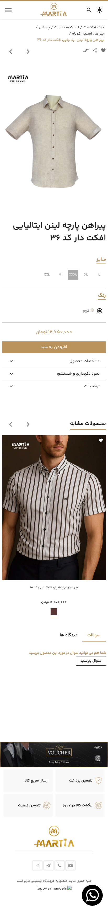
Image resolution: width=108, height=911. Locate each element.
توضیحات (92, 386)
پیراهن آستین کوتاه (88, 34)
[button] (99, 10)
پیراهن (44, 27)
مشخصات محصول (84, 361)
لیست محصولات (66, 27)
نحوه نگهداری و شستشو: (78, 374)
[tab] (94, 635)
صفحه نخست (93, 27)
